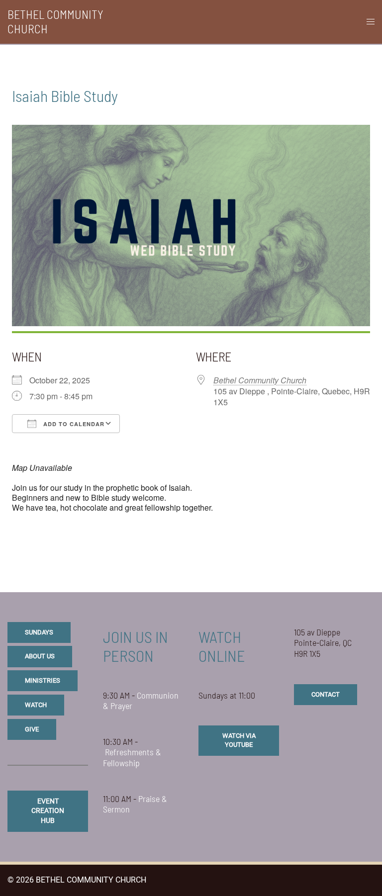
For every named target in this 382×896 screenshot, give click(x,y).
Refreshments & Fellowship (132, 757)
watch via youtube (239, 740)
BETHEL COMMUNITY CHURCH (55, 21)
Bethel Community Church (259, 380)
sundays (39, 632)
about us (40, 656)
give (32, 729)
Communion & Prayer (141, 701)
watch (36, 705)
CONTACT (325, 694)
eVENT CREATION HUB (47, 810)
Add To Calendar (72, 424)
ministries (42, 680)
